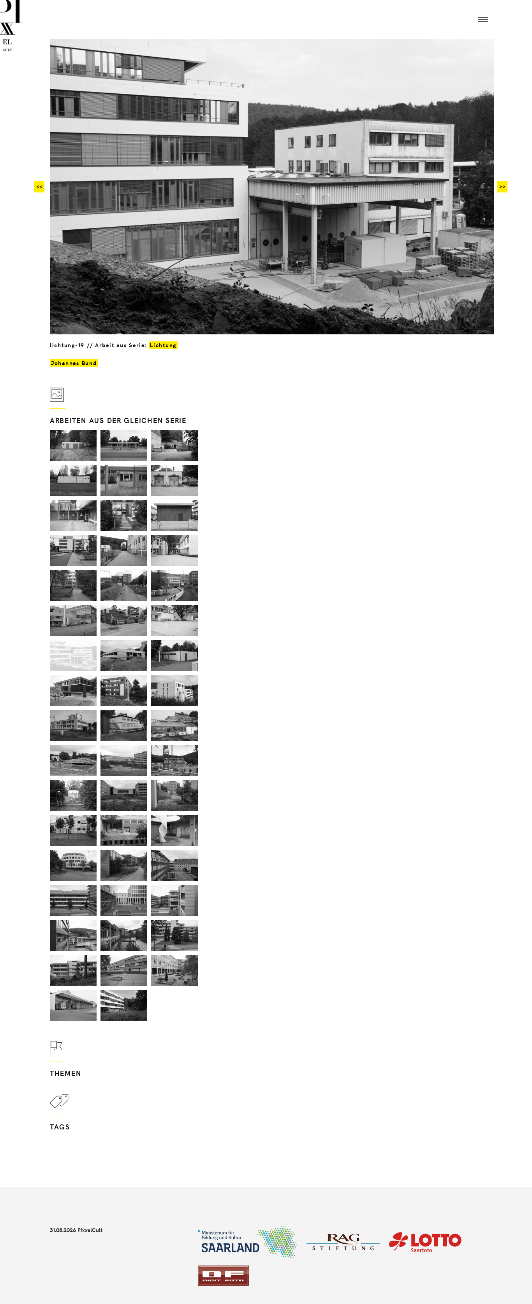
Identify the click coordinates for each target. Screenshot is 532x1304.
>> (502, 186)
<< (39, 186)
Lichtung (163, 345)
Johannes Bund (74, 363)
